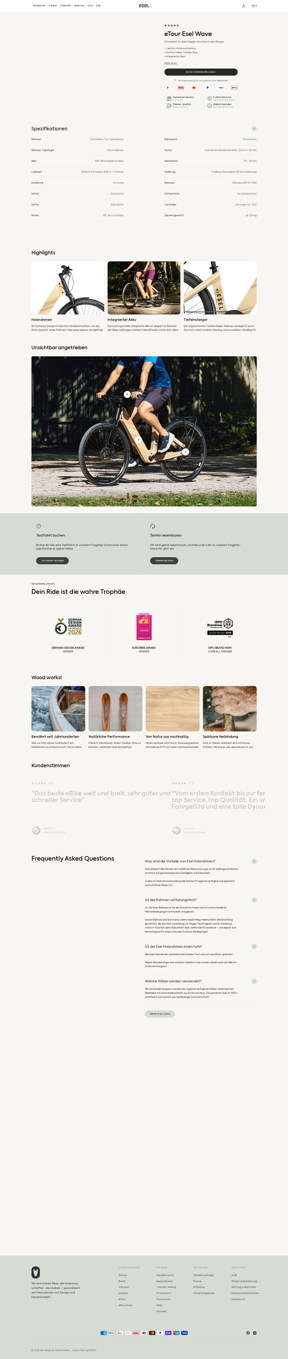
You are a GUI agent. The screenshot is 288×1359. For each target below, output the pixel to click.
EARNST (93, 1350)
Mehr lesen (170, 63)
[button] (243, 6)
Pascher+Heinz (62, 1350)
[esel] (144, 5)
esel (41, 1350)
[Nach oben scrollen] (284, 1355)
